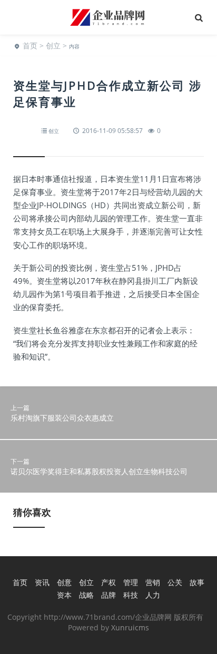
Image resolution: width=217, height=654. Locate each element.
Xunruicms (130, 627)
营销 (152, 582)
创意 (64, 582)
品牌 (108, 595)
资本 (64, 595)
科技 (130, 595)
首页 (30, 45)
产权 (108, 582)
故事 (197, 582)
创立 (53, 45)
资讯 (42, 582)
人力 (152, 595)
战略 (86, 595)
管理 (130, 582)
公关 (174, 582)
